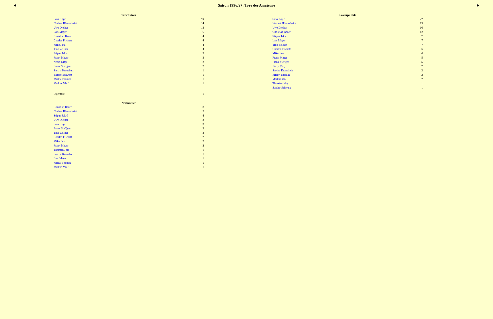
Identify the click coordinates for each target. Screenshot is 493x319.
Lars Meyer (278, 40)
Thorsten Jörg (280, 83)
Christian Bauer (281, 31)
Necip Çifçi (279, 66)
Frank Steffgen (280, 61)
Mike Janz (278, 53)
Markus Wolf (279, 79)
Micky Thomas (281, 74)
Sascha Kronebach (282, 70)
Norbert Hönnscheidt (284, 23)
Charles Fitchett (281, 49)
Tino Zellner (279, 44)
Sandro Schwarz (281, 87)
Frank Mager (279, 57)
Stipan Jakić (279, 36)
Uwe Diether (279, 27)
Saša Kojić (278, 19)
